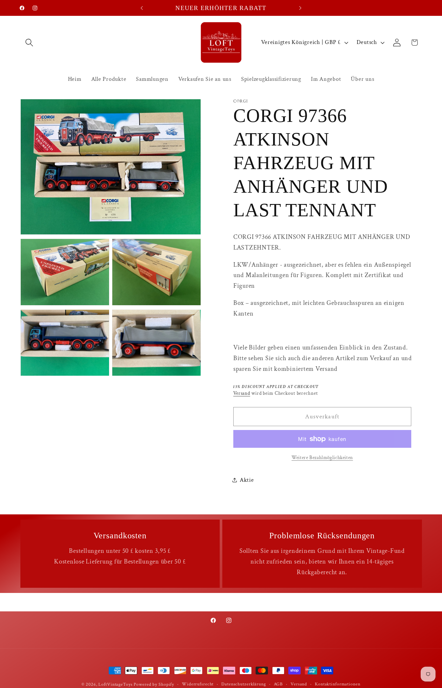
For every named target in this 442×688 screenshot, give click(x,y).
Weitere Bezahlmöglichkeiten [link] (322, 458)
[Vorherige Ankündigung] (142, 8)
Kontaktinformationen (337, 684)
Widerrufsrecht (198, 684)
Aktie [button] (247, 480)
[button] (29, 42)
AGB (278, 684)
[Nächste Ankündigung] (300, 8)
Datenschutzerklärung (243, 684)
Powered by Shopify (154, 684)
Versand (241, 393)
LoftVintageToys (115, 684)
